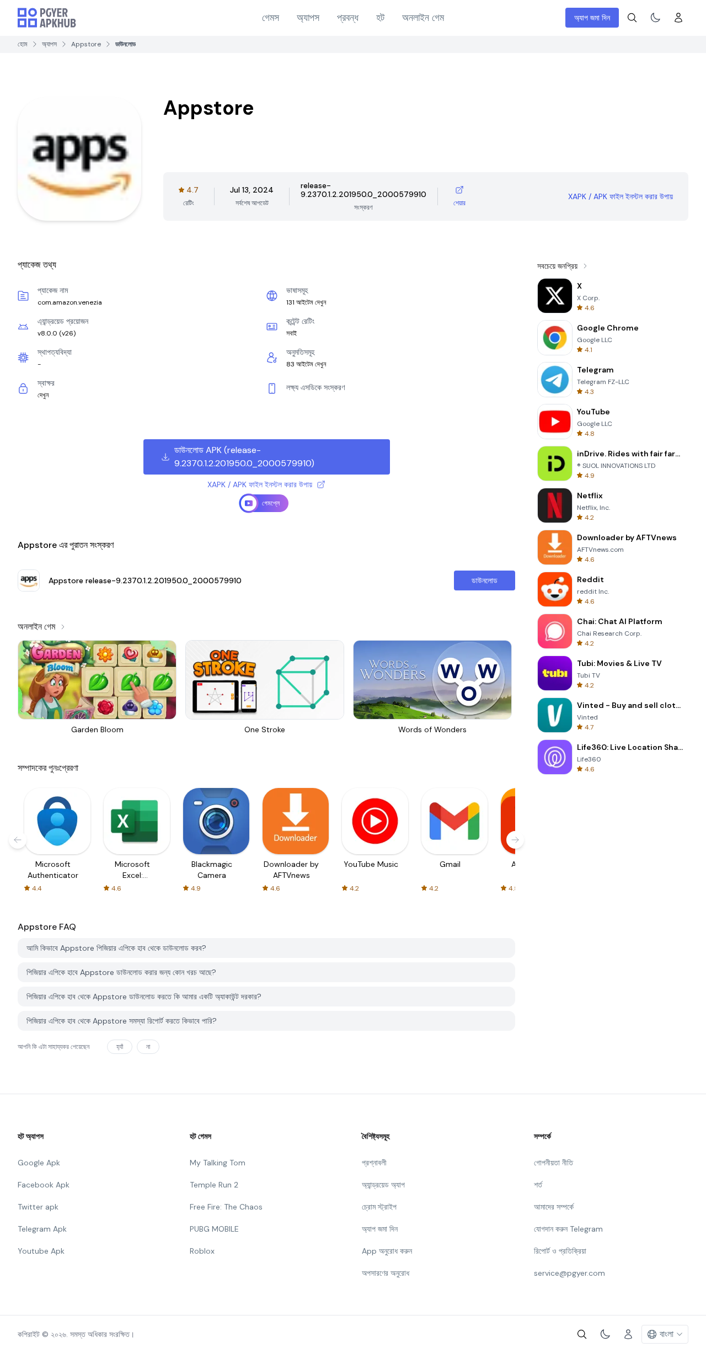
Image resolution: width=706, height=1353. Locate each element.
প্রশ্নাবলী (374, 1163)
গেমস (270, 17)
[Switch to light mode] (655, 18)
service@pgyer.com (569, 1273)
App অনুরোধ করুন (387, 1251)
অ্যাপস (308, 17)
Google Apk (39, 1163)
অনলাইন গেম (423, 17)
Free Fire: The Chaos (226, 1207)
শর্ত (538, 1185)
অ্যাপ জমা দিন (592, 18)
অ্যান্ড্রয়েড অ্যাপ (383, 1185)
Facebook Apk (43, 1185)
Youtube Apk (41, 1251)
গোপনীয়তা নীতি (553, 1163)
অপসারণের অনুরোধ (385, 1273)
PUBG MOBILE (214, 1229)
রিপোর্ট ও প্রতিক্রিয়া (560, 1251)
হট (380, 17)
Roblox (202, 1251)
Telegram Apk (42, 1229)
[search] (632, 18)
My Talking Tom (217, 1163)
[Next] (515, 840)
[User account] (678, 18)
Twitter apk (38, 1207)
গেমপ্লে (271, 503)
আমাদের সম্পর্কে (554, 1207)
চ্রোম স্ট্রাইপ (379, 1207)
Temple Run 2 (214, 1185)
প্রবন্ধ (348, 17)
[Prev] (17, 840)
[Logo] (47, 18)
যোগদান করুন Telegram (568, 1229)
